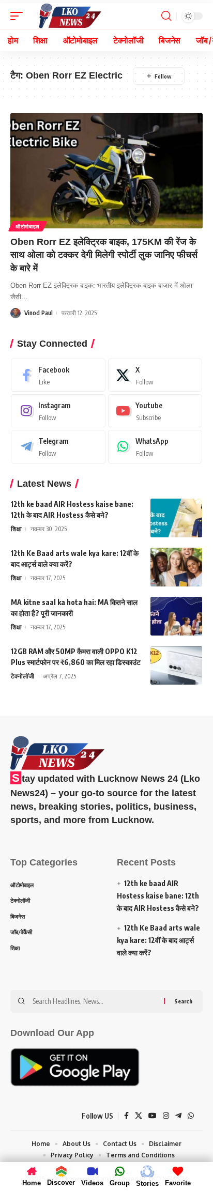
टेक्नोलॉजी (22, 676)
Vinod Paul (38, 313)
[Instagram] (58, 410)
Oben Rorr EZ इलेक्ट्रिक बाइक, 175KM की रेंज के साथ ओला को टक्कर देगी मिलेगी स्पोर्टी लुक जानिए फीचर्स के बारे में (103, 255)
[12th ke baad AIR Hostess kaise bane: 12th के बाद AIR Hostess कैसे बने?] (176, 518)
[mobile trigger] (19, 16)
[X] (155, 375)
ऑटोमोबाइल (28, 226)
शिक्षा (16, 529)
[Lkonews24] (69, 16)
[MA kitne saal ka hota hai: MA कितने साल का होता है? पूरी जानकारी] (176, 616)
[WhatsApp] (155, 446)
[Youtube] (155, 410)
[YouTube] (152, 1116)
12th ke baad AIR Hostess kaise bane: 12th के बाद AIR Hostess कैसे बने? (158, 895)
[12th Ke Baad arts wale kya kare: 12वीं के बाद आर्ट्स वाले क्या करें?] (176, 567)
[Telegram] (58, 446)
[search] (166, 16)
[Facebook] (58, 375)
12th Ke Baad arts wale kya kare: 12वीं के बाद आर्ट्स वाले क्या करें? (158, 940)
